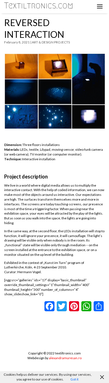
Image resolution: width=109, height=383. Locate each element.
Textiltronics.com (38, 5)
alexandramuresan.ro (65, 358)
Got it (74, 379)
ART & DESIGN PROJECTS (51, 42)
